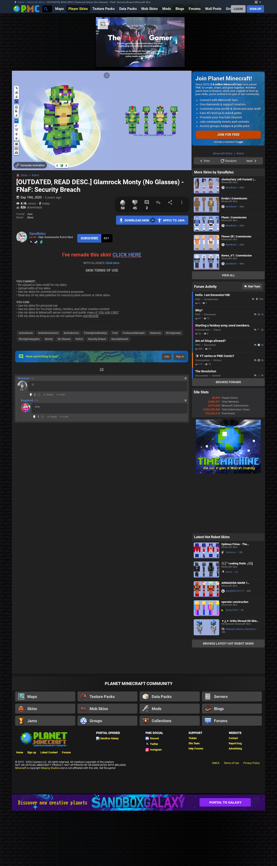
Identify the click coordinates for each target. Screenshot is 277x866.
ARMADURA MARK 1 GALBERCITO (234, 582)
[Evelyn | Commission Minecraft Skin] (206, 205)
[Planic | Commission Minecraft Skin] (206, 224)
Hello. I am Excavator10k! (212, 295)
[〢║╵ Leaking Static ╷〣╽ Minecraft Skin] (206, 570)
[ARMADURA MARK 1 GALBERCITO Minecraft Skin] (206, 589)
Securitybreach (119, 339)
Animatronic (26, 333)
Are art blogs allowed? (210, 341)
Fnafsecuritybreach (134, 333)
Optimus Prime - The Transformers (234, 544)
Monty (49, 339)
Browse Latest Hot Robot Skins (228, 643)
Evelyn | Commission (234, 198)
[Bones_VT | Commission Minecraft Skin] (206, 262)
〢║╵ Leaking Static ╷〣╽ (237, 563)
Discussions (201, 375)
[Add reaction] (39, 395)
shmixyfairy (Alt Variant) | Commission (237, 179)
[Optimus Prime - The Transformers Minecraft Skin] (206, 550)
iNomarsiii (23, 378)
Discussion (210, 314)
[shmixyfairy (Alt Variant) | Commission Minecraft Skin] (206, 186)
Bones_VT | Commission (236, 255)
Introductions (211, 299)
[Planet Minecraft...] (46, 8)
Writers (217, 360)
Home (21, 2)
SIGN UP (255, 9)
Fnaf (115, 333)
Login (239, 142)
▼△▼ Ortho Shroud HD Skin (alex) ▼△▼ (239, 621)
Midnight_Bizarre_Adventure (241, 629)
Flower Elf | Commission (236, 236)
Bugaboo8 (27, 400)
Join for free (228, 135)
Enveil (229, 572)
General (216, 375)
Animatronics (71, 333)
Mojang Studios (50, 768)
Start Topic (254, 286)
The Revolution (205, 371)
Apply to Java (174, 220)
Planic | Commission (233, 217)
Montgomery (173, 333)
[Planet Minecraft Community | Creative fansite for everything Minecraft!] (43, 739)
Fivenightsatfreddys (95, 333)
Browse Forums (228, 382)
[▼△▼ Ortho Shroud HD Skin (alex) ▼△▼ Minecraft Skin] (206, 628)
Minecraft (20, 768)
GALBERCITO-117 (235, 591)
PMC (197, 299)
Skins (24, 175)
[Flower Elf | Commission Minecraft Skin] (206, 243)
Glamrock (155, 333)
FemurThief (232, 610)
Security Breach (97, 339)
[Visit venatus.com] (176, 60)
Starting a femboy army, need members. (222, 325)
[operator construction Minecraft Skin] (206, 608)
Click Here (112, 263)
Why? (199, 310)
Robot (35, 175)
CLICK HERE (127, 255)
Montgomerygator (29, 339)
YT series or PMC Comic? (217, 356)
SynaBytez (37, 234)
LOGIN (238, 9)
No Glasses (64, 339)
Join (166, 356)
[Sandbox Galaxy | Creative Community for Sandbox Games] (138, 802)
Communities (202, 329)
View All (228, 275)
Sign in (180, 356)
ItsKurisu (230, 552)
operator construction (234, 601)
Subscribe (89, 238)
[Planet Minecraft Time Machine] (228, 472)
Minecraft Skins (36, 2)
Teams (217, 329)
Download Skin (137, 220)
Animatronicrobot (48, 333)
